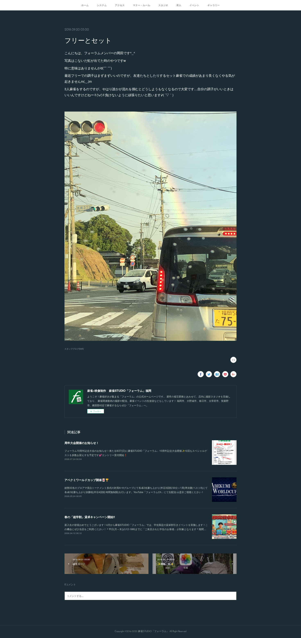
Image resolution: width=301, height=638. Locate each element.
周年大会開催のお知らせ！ (81, 443)
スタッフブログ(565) (74, 348)
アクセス (120, 5)
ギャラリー (213, 5)
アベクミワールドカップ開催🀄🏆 (86, 480)
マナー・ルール (141, 5)
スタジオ (163, 5)
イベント (194, 5)
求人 (178, 5)
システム (102, 5)
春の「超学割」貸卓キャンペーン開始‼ (89, 517)
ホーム (85, 5)
